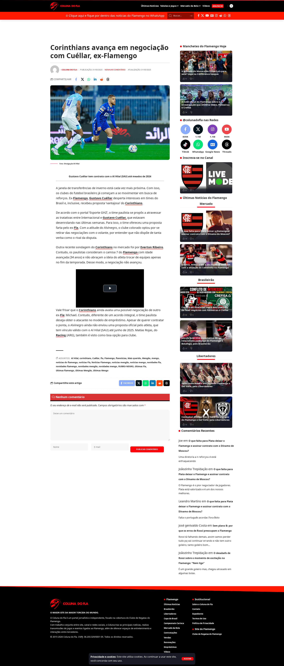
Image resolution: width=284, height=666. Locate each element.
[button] (187, 658)
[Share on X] (82, 79)
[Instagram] (216, 15)
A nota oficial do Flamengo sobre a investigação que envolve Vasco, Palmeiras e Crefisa (205, 104)
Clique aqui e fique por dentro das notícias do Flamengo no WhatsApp (116, 16)
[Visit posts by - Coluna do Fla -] (54, 69)
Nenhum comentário (115, 69)
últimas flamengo (65, 370)
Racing (61, 335)
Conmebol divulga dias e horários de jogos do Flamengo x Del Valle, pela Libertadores (205, 418)
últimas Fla (140, 366)
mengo (155, 358)
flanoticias (121, 358)
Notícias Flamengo (101, 362)
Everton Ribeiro (151, 247)
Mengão (146, 358)
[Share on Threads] (108, 79)
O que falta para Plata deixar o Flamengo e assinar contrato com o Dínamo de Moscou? (205, 232)
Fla (76, 228)
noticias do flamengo (67, 362)
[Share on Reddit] (101, 79)
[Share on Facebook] (76, 79)
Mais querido (134, 358)
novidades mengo (108, 366)
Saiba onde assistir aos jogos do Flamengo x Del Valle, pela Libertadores (205, 385)
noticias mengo (138, 362)
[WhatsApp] (225, 15)
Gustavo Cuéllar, (114, 218)
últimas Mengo (100, 370)
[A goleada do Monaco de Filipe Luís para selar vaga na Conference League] (206, 66)
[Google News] (212, 15)
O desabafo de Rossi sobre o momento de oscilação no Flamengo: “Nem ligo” (204, 558)
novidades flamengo (66, 366)
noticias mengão (120, 362)
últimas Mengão (83, 370)
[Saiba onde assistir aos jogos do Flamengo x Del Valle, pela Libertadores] (206, 378)
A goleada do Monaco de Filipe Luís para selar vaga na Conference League (203, 73)
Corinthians (133, 203)
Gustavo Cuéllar (100, 198)
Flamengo (80, 198)
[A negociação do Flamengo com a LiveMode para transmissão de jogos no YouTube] (206, 178)
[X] (202, 15)
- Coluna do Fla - (69, 69)
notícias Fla (84, 362)
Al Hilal (74, 358)
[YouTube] (207, 15)
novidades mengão (88, 366)
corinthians (85, 358)
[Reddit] (220, 15)
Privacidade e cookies (103, 656)
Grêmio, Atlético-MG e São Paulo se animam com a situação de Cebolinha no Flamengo (205, 266)
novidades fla (154, 362)
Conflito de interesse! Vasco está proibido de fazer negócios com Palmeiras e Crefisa (204, 309)
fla (102, 358)
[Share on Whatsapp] (89, 79)
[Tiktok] (185, 146)
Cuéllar (95, 358)
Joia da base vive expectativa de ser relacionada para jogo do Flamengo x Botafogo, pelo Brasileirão (202, 340)
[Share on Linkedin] (95, 79)
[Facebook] (198, 15)
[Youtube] (226, 131)
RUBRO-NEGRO (126, 366)
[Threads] (229, 15)
